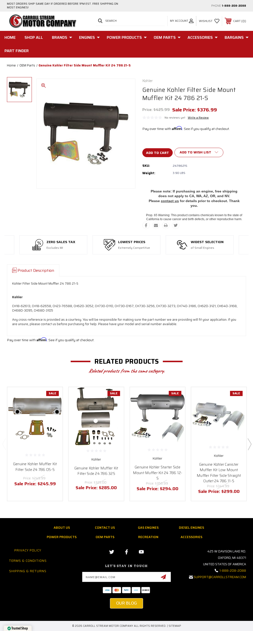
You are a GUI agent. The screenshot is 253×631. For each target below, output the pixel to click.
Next (249, 444)
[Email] (156, 225)
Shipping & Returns (27, 571)
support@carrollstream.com (220, 577)
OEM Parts (165, 37)
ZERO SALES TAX (60, 242)
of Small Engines (202, 248)
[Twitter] (175, 225)
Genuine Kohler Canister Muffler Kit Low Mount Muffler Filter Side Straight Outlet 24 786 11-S (219, 473)
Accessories (200, 37)
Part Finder (16, 51)
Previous (3, 444)
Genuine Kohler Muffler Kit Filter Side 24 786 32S (96, 471)
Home (10, 37)
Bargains (234, 37)
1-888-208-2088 (234, 6)
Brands (59, 37)
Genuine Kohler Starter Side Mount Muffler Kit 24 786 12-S (157, 472)
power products (62, 537)
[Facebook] (146, 225)
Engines (87, 37)
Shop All (33, 37)
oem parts (105, 537)
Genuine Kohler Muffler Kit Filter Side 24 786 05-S (35, 467)
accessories (191, 537)
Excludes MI (54, 248)
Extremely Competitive (134, 248)
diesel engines (191, 527)
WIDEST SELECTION (207, 242)
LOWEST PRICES (131, 242)
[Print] (165, 225)
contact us (170, 201)
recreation (148, 537)
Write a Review (198, 117)
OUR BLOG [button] (126, 603)
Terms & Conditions (28, 560)
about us (62, 527)
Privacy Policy (27, 550)
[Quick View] (53, 396)
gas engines (148, 527)
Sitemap (175, 626)
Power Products (124, 37)
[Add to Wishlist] (53, 408)
